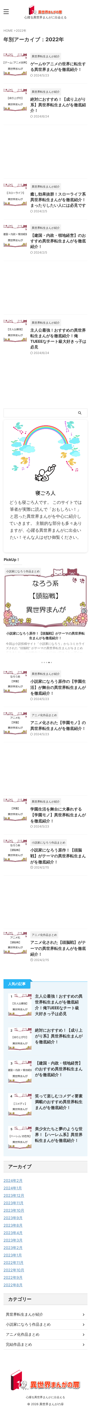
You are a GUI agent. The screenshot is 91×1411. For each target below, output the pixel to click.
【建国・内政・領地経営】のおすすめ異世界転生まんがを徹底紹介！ (58, 241)
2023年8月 (13, 1225)
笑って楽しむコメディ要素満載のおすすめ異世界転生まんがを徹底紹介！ (59, 1102)
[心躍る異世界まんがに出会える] (45, 11)
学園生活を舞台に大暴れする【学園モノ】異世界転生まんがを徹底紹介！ (58, 815)
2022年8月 (13, 1285)
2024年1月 (13, 1188)
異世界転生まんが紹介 (24, 1314)
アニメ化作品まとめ (22, 1334)
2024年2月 (13, 1180)
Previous (8, 611)
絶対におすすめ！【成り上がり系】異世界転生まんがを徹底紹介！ (58, 105)
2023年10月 (14, 1210)
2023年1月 (13, 1255)
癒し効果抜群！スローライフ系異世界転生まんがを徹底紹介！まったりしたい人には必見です (58, 200)
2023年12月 (14, 1195)
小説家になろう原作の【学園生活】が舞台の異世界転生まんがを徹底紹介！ (58, 687)
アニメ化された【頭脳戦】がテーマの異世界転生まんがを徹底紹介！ (58, 948)
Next (83, 611)
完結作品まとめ (19, 1344)
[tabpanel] (46, 612)
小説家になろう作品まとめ (28, 1324)
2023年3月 (13, 1240)
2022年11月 (14, 1262)
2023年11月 (14, 1203)
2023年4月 (13, 1232)
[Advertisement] (46, 153)
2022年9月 (13, 1277)
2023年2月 (13, 1247)
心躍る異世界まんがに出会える (45, 1397)
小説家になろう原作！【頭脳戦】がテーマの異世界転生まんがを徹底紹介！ (58, 856)
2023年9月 (13, 1217)
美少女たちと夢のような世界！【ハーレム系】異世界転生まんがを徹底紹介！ (59, 1134)
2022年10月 (14, 1270)
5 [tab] (51, 662)
